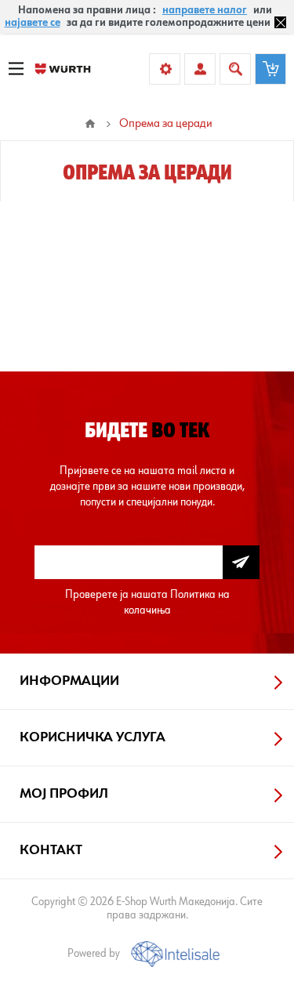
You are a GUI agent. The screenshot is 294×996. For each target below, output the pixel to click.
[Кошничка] (270, 69)
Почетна (90, 123)
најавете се (32, 22)
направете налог (204, 10)
